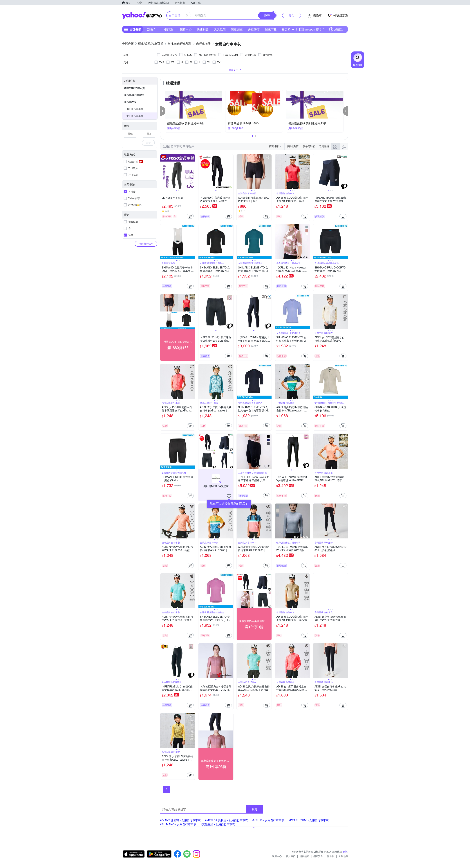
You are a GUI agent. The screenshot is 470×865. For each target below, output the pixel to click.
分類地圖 (343, 856)
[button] (162, 111)
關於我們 (290, 856)
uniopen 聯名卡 (314, 29)
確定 (148, 142)
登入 (291, 15)
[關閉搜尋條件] (187, 15)
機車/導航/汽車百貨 (134, 88)
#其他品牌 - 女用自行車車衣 (218, 824)
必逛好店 (254, 29)
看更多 (286, 29)
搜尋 (254, 809)
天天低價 (220, 29)
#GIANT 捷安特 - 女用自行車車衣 (180, 820)
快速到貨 (203, 29)
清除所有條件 (146, 243)
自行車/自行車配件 (134, 95)
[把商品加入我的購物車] (190, 216)
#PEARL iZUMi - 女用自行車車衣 (309, 820)
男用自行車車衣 (134, 109)
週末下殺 (271, 29)
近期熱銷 (324, 146)
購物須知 (304, 856)
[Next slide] (192, 171)
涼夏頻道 (237, 29)
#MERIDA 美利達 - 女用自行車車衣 (226, 820)
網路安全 (318, 856)
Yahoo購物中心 (142, 15)
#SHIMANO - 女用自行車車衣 (178, 824)
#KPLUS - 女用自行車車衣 (268, 820)
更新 (345, 851)
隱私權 (330, 856)
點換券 (151, 29)
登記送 (168, 29)
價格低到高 (293, 146)
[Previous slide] (162, 171)
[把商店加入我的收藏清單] (229, 496)
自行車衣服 (130, 102)
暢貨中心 (186, 29)
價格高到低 (309, 146)
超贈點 (338, 29)
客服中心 (277, 856)
